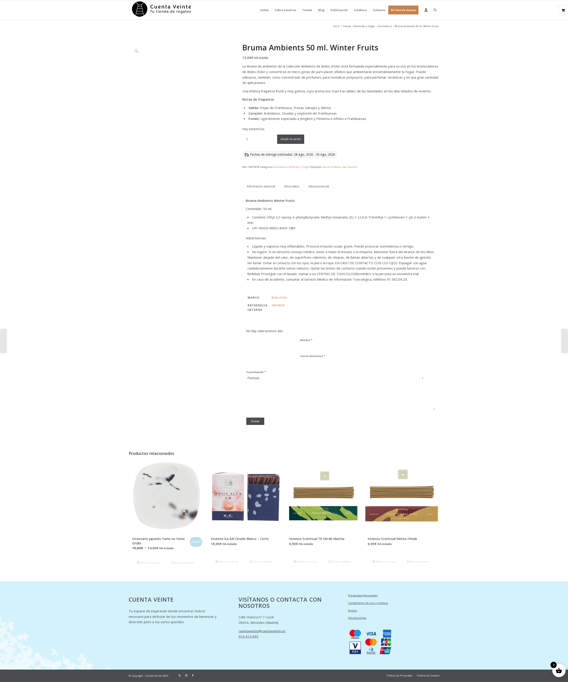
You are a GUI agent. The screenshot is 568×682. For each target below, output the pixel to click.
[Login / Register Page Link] (426, 10)
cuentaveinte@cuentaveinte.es (262, 631)
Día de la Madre (332, 167)
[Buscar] (435, 10)
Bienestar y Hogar (299, 167)
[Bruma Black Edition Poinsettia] (564, 341)
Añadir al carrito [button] (150, 562)
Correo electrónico (312, 356)
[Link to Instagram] (186, 675)
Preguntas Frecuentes (363, 595)
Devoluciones (357, 618)
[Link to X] (179, 675)
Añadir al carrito (290, 139)
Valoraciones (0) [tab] (318, 186)
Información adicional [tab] (261, 186)
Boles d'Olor (279, 297)
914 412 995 (248, 636)
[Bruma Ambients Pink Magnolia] (3, 341)
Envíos (352, 611)
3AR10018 (277, 305)
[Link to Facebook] (192, 675)
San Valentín (350, 167)
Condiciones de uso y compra (368, 603)
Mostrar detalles (184, 562)
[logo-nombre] (162, 10)
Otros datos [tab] (291, 186)
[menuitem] (264, 10)
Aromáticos (280, 167)
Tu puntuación (256, 372)
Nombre (306, 340)
